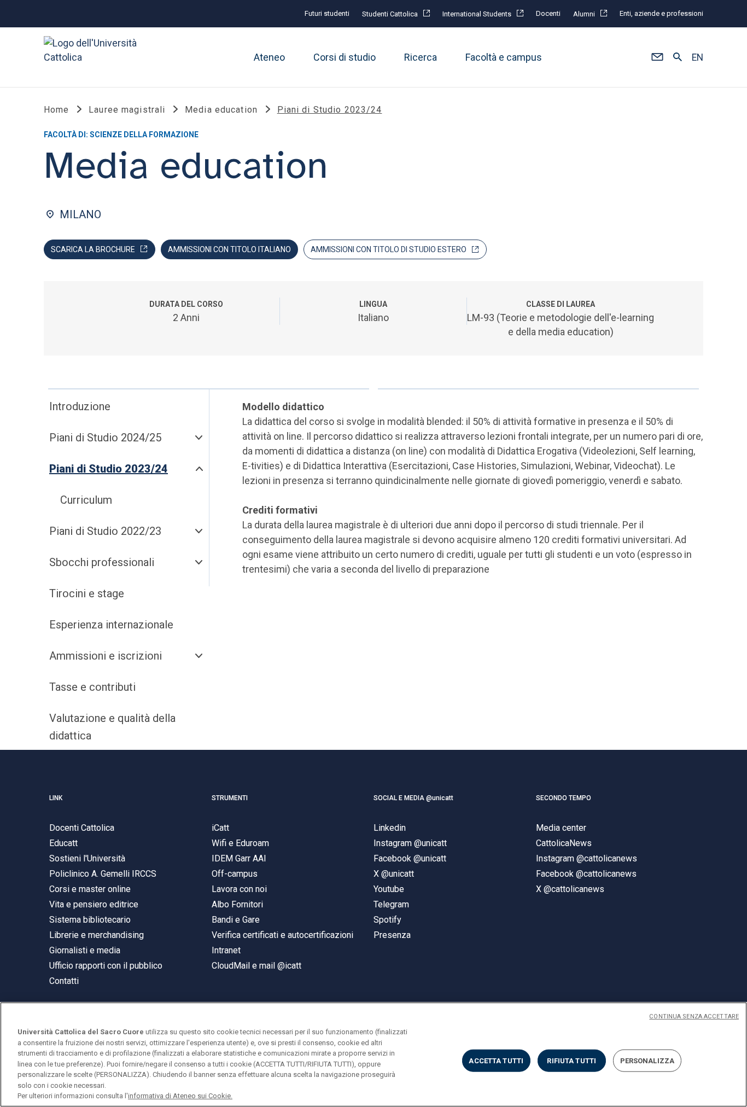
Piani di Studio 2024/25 (105, 437)
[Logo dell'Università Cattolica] (95, 57)
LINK (55, 798)
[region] (373, 1054)
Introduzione (79, 406)
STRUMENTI (230, 798)
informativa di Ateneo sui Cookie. (180, 1096)
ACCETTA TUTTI (496, 1060)
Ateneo (269, 57)
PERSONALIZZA (647, 1060)
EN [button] (697, 57)
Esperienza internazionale (111, 624)
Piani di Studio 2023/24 (108, 468)
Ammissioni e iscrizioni (105, 655)
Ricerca (420, 57)
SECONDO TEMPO (563, 798)
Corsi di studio (344, 57)
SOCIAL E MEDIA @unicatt (413, 798)
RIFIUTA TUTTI (571, 1060)
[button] (657, 57)
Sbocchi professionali (101, 562)
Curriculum (86, 499)
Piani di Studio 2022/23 (105, 531)
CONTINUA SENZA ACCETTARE (694, 1016)
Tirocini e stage (86, 593)
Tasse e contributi (92, 687)
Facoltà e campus (503, 57)
